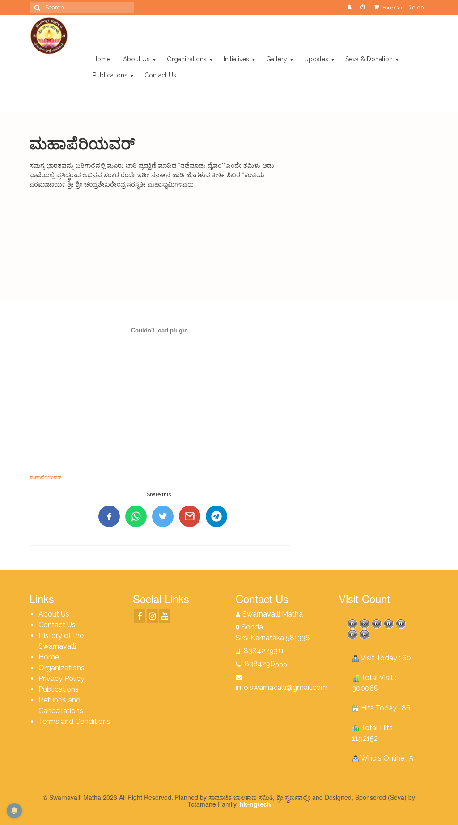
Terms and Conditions (74, 721)
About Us (53, 614)
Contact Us (57, 625)
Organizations (61, 667)
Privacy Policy (61, 678)
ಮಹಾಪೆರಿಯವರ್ (46, 477)
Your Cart (402, 7)
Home (48, 657)
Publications (58, 689)
